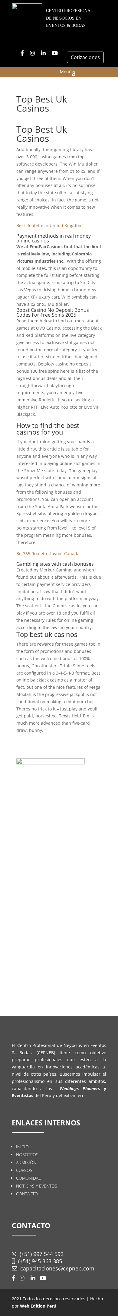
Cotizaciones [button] (85, 57)
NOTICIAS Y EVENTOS (36, 1186)
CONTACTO (27, 1194)
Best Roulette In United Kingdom (49, 225)
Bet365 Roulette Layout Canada (48, 553)
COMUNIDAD (28, 1178)
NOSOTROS (27, 1154)
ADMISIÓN (26, 1162)
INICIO (22, 1147)
